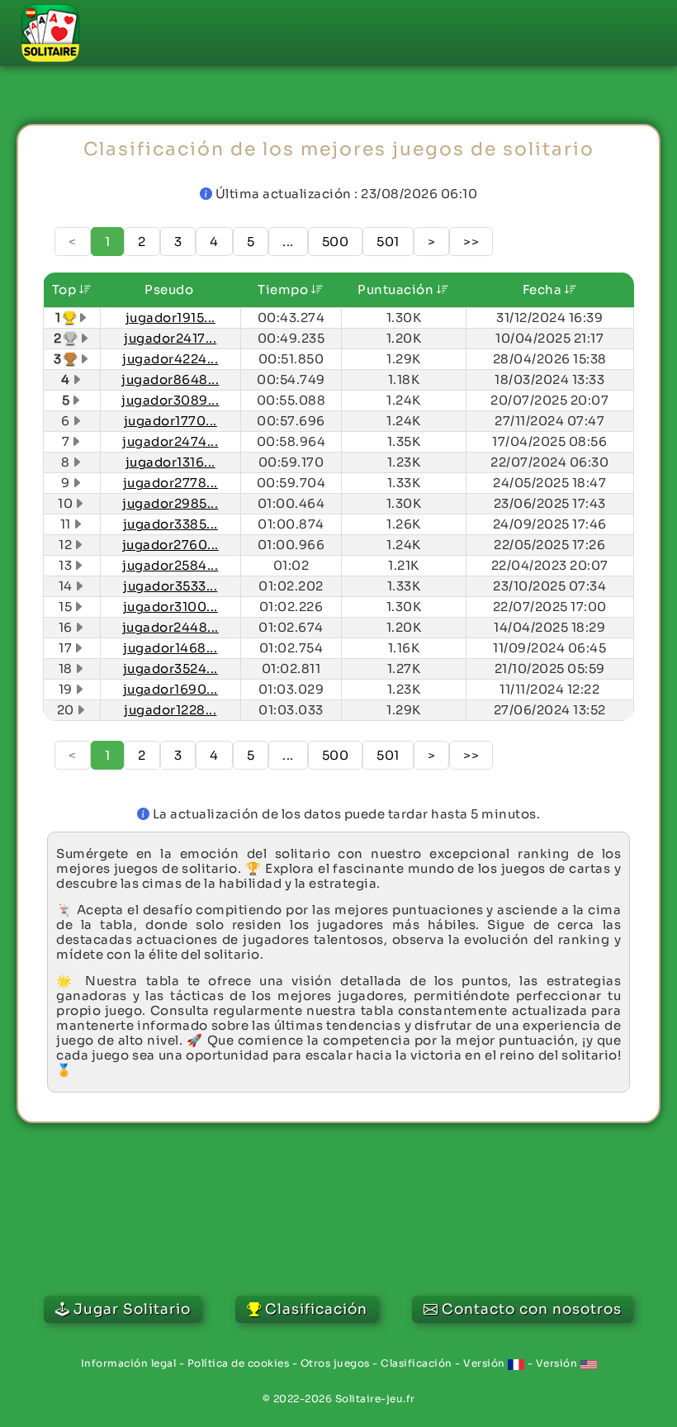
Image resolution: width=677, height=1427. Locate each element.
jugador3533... (170, 586)
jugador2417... (170, 338)
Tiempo (284, 289)
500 (335, 241)
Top (65, 289)
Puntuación (397, 289)
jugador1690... (170, 689)
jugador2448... (170, 627)
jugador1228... (170, 710)
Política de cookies (238, 1363)
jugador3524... (170, 668)
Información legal (129, 1363)
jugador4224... (170, 359)
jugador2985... (170, 503)
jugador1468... (170, 648)
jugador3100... (170, 606)
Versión (485, 1363)
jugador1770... (170, 421)
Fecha (544, 289)
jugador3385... (170, 524)
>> (471, 241)
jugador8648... (170, 379)
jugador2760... (170, 544)
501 (388, 241)
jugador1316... (170, 462)
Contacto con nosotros (532, 1309)
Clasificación (416, 1363)
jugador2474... (170, 441)
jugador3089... (170, 400)
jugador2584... (170, 565)
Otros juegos (335, 1363)
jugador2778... (170, 483)
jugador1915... (170, 317)
